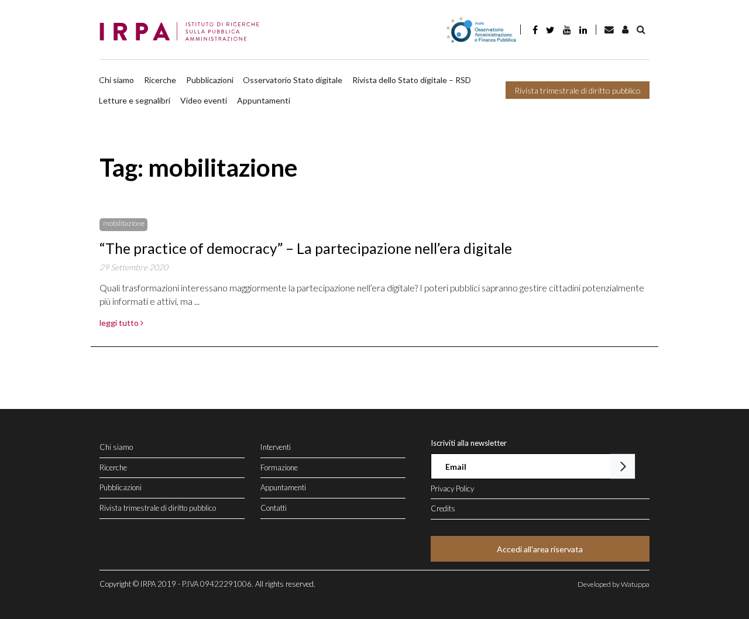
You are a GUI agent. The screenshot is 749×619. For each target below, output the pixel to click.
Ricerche (160, 80)
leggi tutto (119, 323)
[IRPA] (182, 32)
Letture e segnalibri (134, 100)
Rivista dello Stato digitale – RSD (411, 80)
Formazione (279, 467)
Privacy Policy (452, 488)
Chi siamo (116, 80)
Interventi (275, 447)
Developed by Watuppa (614, 584)
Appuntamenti (263, 100)
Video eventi (203, 100)
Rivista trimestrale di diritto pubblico (577, 90)
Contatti (273, 508)
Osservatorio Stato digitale (292, 80)
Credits (443, 508)
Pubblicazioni (209, 80)
